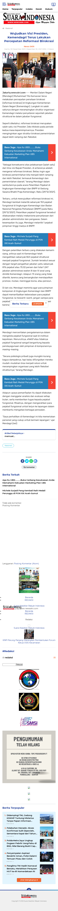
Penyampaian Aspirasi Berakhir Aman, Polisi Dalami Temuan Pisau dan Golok (22, 856)
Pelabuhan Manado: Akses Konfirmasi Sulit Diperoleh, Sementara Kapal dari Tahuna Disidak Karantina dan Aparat (22, 831)
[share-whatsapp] (31, 461)
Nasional (8, 446)
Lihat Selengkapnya (28, 880)
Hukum (49, 9)
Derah (39, 9)
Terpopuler (17, 9)
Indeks (29, 9)
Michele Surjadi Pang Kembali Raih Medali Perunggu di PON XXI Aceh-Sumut (23, 239)
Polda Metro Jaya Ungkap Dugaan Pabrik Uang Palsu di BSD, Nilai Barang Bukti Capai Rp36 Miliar (22, 843)
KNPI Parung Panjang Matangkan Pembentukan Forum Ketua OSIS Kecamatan (29, 641)
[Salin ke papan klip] (35, 461)
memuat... (10, 436)
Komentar (30, 467)
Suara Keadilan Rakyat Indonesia (29, 606)
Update (38, 304)
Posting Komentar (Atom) (26, 563)
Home (5, 9)
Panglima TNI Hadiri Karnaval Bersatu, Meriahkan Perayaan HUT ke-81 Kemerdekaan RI (22, 869)
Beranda (29, 597)
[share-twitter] (27, 461)
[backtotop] (29, 890)
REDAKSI (29, 600)
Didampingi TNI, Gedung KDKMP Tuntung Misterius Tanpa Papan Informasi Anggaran (20, 818)
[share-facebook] (22, 461)
